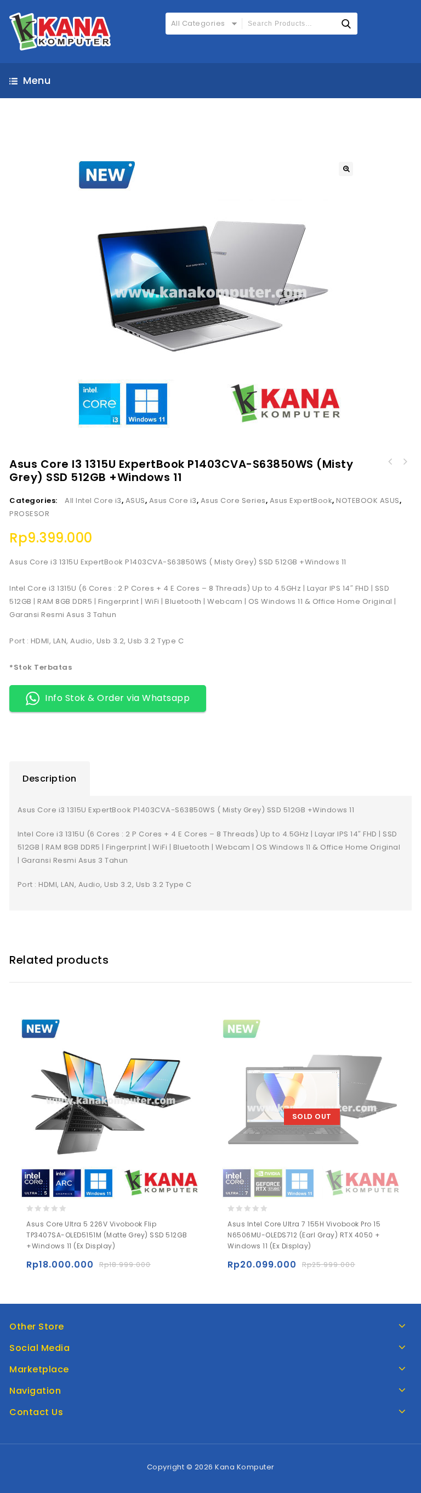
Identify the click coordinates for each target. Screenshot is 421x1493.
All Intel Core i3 (93, 500)
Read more (238, 1269)
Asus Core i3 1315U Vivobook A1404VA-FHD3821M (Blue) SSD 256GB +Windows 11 (390, 462)
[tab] (49, 778)
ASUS (135, 500)
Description (49, 778)
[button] (346, 169)
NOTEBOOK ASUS (368, 500)
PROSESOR (29, 513)
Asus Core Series (233, 500)
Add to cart (37, 1269)
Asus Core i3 (173, 500)
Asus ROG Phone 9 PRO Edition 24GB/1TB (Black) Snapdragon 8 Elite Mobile (405, 462)
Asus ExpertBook (301, 500)
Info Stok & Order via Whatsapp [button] (117, 698)
